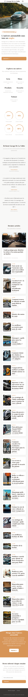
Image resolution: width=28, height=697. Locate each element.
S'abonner (6, 681)
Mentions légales (11, 690)
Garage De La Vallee (12, 1)
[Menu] (22, 1)
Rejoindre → (14, 650)
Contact (18, 690)
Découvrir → (6, 58)
